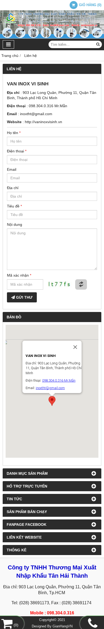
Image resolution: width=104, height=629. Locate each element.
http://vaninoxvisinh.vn (43, 122)
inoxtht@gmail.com (36, 114)
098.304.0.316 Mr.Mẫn (48, 106)
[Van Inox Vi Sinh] (52, 37)
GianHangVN (63, 626)
